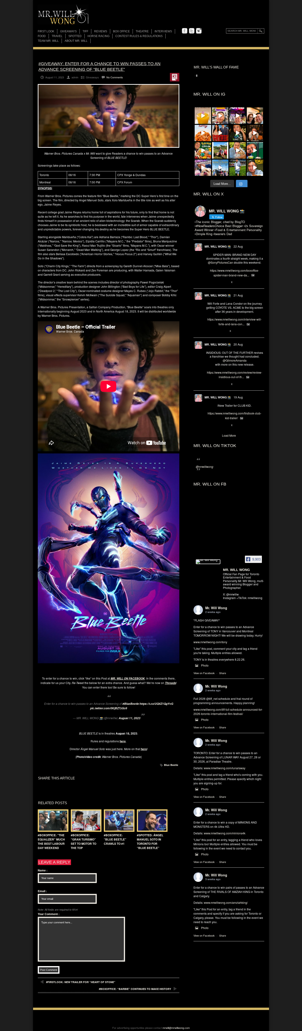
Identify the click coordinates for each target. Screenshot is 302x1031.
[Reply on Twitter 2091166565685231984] (208, 282)
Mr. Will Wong (216, 607)
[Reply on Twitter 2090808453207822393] (208, 331)
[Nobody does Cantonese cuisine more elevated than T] (255, 133)
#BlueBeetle (130, 704)
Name (42, 870)
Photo (205, 665)
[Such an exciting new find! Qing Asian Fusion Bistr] (237, 133)
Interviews (163, 31)
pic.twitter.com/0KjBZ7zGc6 (108, 708)
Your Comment (48, 914)
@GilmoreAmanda (235, 360)
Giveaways (68, 31)
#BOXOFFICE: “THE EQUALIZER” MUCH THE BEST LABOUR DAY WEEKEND (51, 841)
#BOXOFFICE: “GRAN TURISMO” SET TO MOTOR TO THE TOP (83, 841)
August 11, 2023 (129, 718)
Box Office (121, 31)
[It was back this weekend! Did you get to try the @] (203, 168)
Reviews (100, 32)
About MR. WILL (76, 40)
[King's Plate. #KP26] (237, 168)
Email (42, 891)
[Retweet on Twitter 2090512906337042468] (216, 384)
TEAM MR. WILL (48, 40)
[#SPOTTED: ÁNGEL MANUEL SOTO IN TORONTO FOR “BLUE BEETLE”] (151, 820)
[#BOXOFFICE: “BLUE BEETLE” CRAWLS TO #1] (118, 820)
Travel (57, 36)
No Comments (114, 77)
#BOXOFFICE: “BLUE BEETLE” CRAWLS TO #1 (115, 839)
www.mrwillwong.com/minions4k (224, 833)
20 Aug (238, 344)
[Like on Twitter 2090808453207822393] (224, 331)
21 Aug (238, 295)
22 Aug (238, 246)
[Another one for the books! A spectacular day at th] (220, 168)
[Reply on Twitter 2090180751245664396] (208, 425)
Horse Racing (98, 36)
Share (222, 673)
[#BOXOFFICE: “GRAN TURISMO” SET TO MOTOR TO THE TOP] (85, 820)
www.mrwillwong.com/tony (210, 642)
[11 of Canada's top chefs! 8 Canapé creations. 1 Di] (237, 150)
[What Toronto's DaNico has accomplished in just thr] (203, 115)
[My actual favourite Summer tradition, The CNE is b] (237, 115)
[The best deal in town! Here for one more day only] (255, 150)
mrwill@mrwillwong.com (176, 1028)
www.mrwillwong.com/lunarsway (224, 768)
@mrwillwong (204, 467)
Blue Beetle (171, 765)
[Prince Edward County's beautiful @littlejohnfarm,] (220, 150)
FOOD (42, 36)
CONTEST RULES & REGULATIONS (139, 36)
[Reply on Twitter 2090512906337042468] (208, 384)
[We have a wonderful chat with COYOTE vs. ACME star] (220, 133)
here (144, 749)
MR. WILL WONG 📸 (218, 246)
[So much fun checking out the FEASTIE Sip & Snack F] (220, 115)
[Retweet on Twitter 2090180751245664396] (216, 425)
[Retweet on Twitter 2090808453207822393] (216, 331)
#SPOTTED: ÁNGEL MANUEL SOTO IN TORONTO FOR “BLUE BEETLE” (150, 841)
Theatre (142, 31)
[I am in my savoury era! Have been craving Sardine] (255, 168)
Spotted (75, 36)
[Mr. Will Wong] (208, 561)
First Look (46, 31)
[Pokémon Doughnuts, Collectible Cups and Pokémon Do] (203, 150)
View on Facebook (204, 673)
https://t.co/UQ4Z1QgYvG (156, 704)
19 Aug (238, 397)
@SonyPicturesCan (220, 262)
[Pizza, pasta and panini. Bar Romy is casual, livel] (203, 133)
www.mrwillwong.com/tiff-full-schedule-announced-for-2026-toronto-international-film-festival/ (228, 711)
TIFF (85, 31)
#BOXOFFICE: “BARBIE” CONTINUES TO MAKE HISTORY (135, 989)
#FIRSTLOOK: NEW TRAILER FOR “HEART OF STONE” (80, 982)
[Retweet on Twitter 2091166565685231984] (216, 282)
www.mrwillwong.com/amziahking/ (226, 902)
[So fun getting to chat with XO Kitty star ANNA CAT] (255, 115)
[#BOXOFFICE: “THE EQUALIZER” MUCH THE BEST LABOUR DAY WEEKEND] (52, 820)
